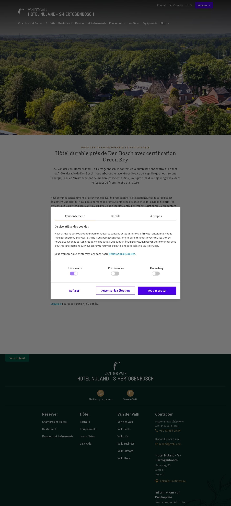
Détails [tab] (115, 216)
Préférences (116, 268)
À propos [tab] (156, 216)
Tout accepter (156, 290)
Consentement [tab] (75, 216)
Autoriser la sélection (115, 290)
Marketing (156, 268)
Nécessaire (75, 268)
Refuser (74, 290)
